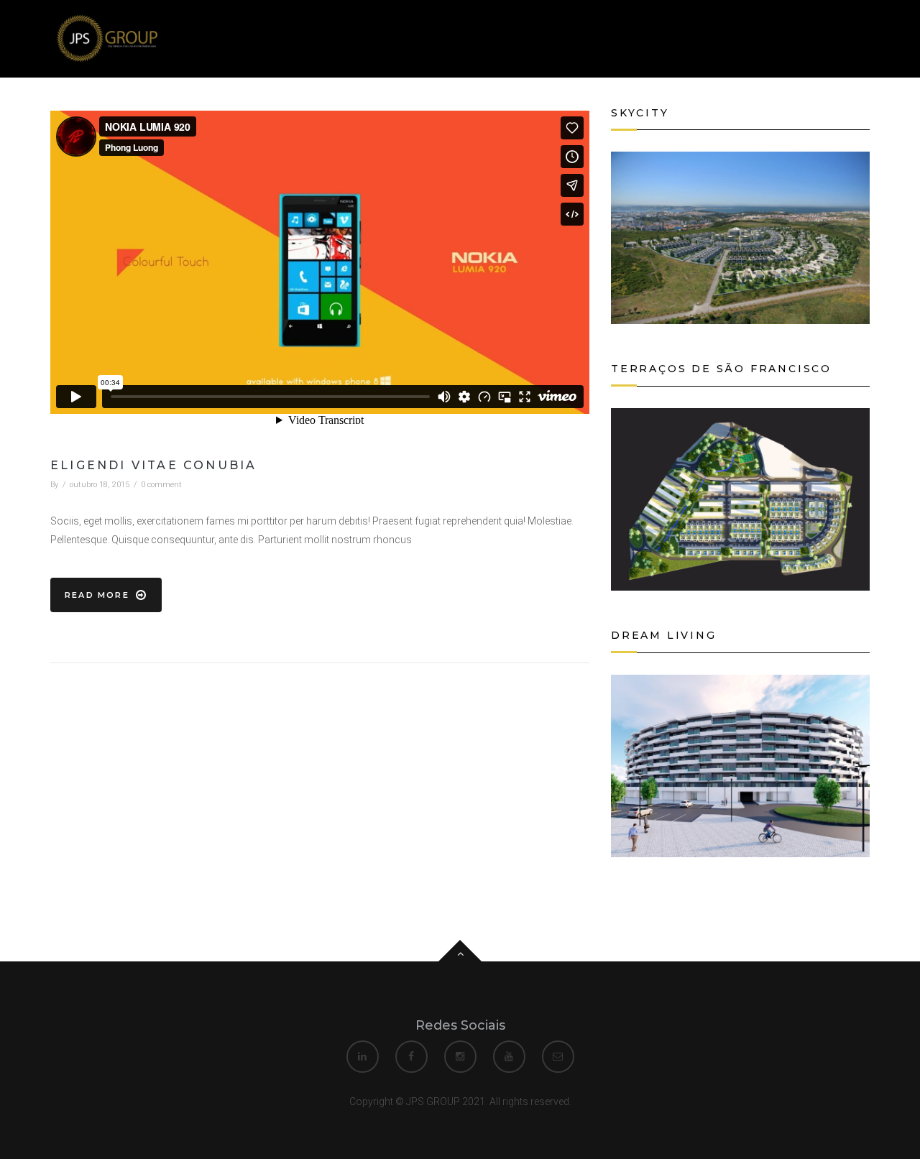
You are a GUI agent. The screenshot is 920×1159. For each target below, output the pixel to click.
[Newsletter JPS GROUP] (105, 37)
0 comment (161, 484)
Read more (97, 595)
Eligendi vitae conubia (153, 465)
